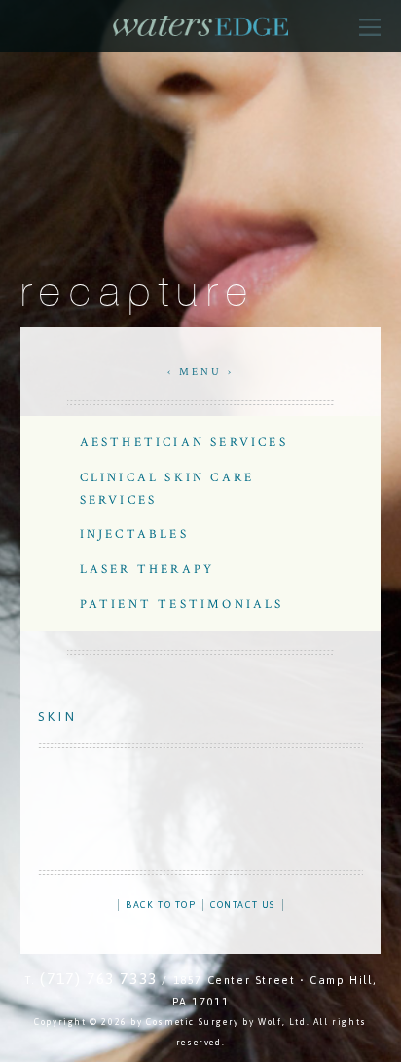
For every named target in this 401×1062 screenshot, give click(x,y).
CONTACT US (242, 904)
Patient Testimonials (182, 604)
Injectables (134, 534)
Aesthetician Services (184, 442)
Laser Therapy (147, 569)
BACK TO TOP (161, 904)
